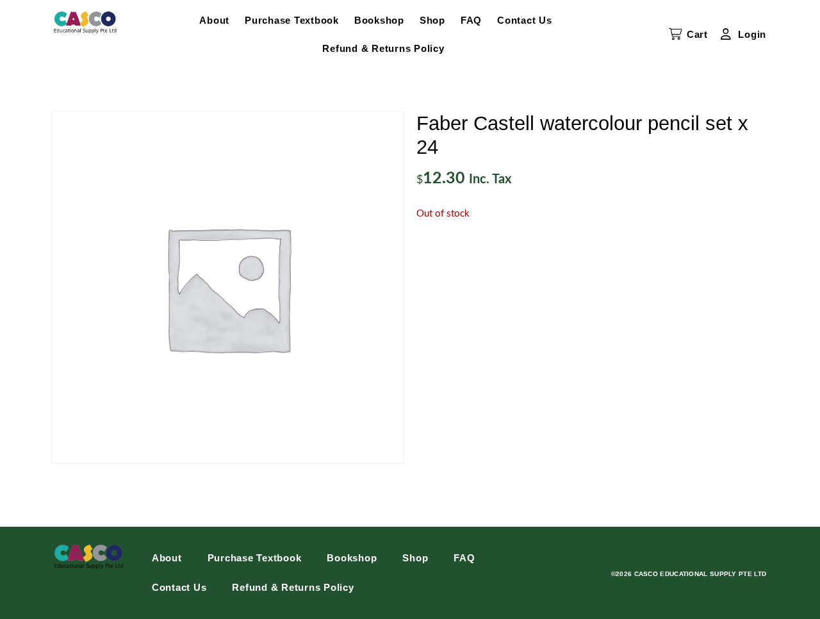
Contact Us (524, 20)
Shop (432, 20)
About (214, 20)
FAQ (471, 20)
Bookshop (379, 20)
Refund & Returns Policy (383, 48)
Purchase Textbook (292, 20)
